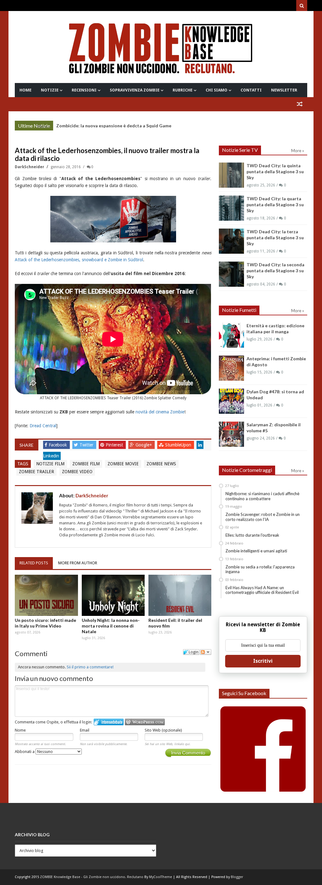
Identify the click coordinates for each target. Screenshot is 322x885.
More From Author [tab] (77, 563)
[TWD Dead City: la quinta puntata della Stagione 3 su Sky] (231, 175)
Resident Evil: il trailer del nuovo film (175, 622)
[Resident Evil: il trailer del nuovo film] (179, 595)
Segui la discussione (205, 652)
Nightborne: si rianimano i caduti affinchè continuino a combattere (262, 496)
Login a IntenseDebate (109, 722)
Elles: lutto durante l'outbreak (252, 535)
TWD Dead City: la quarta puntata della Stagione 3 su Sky (275, 204)
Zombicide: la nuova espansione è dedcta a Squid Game (113, 125)
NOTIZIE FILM (50, 463)
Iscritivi (263, 661)
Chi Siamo (216, 90)
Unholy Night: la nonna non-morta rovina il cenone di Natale (111, 625)
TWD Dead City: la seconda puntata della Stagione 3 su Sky (275, 270)
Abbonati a (25, 751)
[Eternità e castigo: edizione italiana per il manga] (231, 335)
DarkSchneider (30, 167)
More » (43, 126)
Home (25, 90)
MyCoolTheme (160, 877)
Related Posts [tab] (33, 563)
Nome (20, 730)
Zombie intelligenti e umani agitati (256, 550)
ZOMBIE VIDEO (77, 471)
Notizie (49, 90)
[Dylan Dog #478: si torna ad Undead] (231, 401)
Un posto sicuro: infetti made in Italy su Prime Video (45, 622)
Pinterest (115, 444)
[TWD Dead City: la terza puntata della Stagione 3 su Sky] (231, 241)
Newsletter (284, 90)
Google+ (144, 444)
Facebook (58, 444)
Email (84, 730)
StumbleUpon (178, 444)
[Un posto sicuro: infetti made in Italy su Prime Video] (46, 595)
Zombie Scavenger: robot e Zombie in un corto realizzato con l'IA (262, 517)
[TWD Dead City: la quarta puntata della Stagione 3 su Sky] (231, 208)
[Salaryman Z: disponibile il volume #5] (231, 434)
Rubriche (182, 90)
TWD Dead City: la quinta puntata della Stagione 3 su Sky (275, 171)
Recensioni (84, 90)
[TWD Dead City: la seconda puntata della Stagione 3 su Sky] (231, 274)
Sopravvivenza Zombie (134, 90)
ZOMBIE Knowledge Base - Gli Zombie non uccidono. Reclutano (91, 877)
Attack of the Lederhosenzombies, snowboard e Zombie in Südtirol (79, 259)
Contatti (251, 90)
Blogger (237, 877)
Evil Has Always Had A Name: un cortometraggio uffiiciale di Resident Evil (262, 590)
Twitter (87, 444)
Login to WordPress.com (145, 722)
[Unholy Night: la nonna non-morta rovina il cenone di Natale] (113, 595)
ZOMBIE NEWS (161, 463)
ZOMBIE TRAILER (36, 471)
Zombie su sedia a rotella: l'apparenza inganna (260, 569)
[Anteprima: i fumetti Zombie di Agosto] (231, 368)
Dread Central (43, 425)
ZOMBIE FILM (86, 463)
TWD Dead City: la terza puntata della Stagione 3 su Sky (275, 237)
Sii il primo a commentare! (90, 667)
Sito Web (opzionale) (163, 730)
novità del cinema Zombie (160, 411)
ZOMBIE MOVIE (123, 463)
